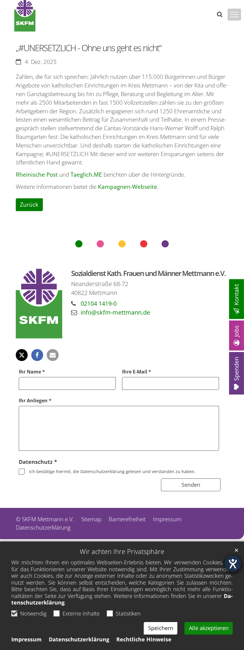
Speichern (160, 628)
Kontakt (236, 294)
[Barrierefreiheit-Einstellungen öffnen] (233, 563)
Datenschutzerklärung (79, 639)
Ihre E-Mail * (136, 371)
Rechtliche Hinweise (143, 639)
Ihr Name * (32, 371)
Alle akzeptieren (209, 628)
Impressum (26, 639)
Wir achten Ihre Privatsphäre (122, 551)
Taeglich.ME (86, 174)
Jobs (236, 331)
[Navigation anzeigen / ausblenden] (234, 15)
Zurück (29, 204)
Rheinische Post (37, 174)
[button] (22, 355)
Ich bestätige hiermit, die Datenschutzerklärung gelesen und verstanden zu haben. (112, 471)
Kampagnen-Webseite (127, 187)
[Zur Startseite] (24, 16)
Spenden (236, 369)
